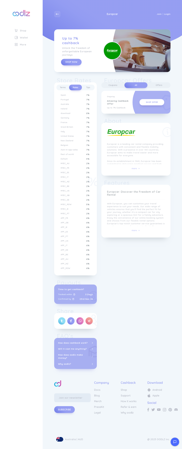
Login (167, 14)
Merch (98, 401)
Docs (97, 389)
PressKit (99, 407)
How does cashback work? (73, 343)
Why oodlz (127, 412)
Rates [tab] (75, 87)
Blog (97, 395)
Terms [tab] (63, 87)
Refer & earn (128, 407)
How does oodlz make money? (70, 356)
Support (126, 395)
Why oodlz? (64, 364)
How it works (128, 401)
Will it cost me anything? (72, 349)
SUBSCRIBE (64, 409)
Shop (124, 389)
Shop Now (71, 62)
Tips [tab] (88, 87)
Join (159, 14)
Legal (97, 412)
